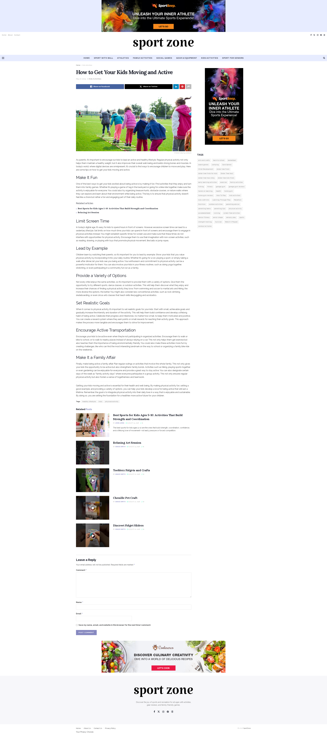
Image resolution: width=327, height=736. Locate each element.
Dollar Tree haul (227, 173)
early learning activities (207, 182)
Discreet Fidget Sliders (128, 525)
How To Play (221, 195)
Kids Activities (209, 58)
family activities (236, 182)
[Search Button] (324, 58)
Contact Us (98, 728)
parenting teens (204, 208)
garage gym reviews (236, 186)
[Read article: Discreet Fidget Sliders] (92, 535)
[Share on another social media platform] (188, 86)
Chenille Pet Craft (125, 498)
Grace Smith (120, 447)
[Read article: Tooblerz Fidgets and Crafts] (92, 480)
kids (100, 401)
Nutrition (202, 204)
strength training (205, 222)
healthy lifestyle (89, 401)
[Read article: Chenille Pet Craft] (92, 508)
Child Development (205, 169)
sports (241, 217)
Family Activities (142, 58)
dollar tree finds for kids (207, 173)
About (10, 35)
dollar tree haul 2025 (206, 178)
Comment (81, 570)
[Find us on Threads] (324, 35)
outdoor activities (216, 204)
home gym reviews (205, 195)
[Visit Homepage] (163, 46)
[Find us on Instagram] (317, 35)
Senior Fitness (203, 217)
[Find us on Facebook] (311, 35)
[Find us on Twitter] (314, 35)
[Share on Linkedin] (176, 86)
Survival (218, 222)
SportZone (247, 728)
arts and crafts (204, 160)
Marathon (237, 200)
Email (79, 613)
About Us (87, 728)
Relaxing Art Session (88, 212)
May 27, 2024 (81, 79)
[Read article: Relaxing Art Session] (92, 452)
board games (203, 165)
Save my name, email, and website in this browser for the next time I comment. (115, 625)
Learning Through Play (222, 200)
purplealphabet (204, 213)
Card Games (226, 165)
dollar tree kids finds (226, 178)
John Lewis (119, 423)
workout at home (205, 226)
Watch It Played (231, 222)
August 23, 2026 (134, 447)
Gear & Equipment (186, 58)
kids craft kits (203, 200)
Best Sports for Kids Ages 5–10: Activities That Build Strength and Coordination (118, 208)
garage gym (220, 186)
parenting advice (232, 204)
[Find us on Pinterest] (321, 35)
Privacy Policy (110, 728)
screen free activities (232, 213)
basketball (232, 160)
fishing (201, 186)
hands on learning (205, 191)
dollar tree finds (223, 169)
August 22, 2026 (134, 474)
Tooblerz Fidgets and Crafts (131, 470)
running (217, 213)
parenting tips (219, 208)
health (218, 191)
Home (4, 35)
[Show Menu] (3, 58)
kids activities (234, 195)
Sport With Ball (103, 58)
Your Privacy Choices (85, 732)
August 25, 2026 (133, 423)
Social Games (164, 58)
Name (79, 602)
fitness (210, 186)
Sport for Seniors (233, 58)
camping (215, 165)
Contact (17, 35)
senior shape (218, 217)
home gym (228, 191)
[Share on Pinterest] (182, 86)
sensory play (231, 217)
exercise (223, 182)
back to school (218, 160)
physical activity (111, 401)
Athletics (123, 58)
